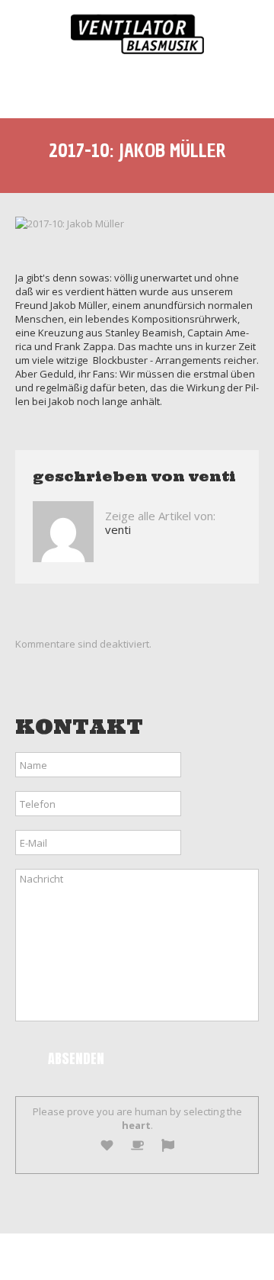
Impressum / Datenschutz (188, 1256)
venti (212, 476)
